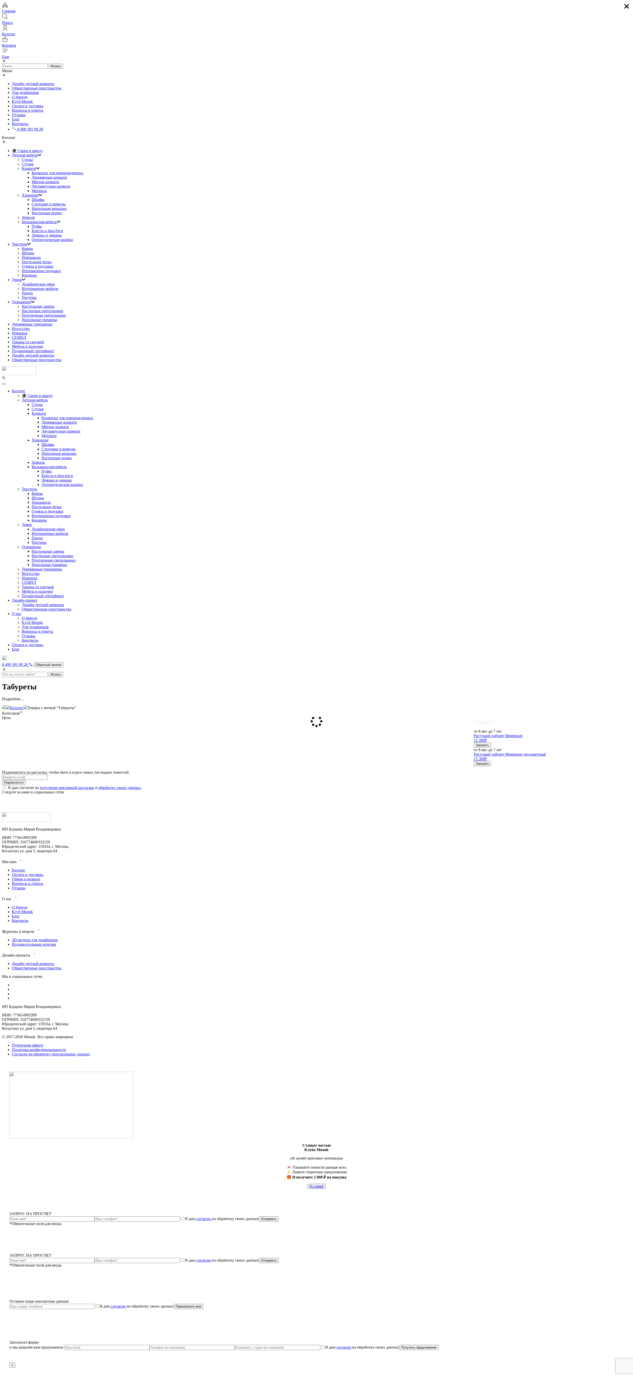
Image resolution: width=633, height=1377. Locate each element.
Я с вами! (316, 1186)
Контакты (20, 124)
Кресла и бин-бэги (47, 231)
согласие (203, 1219)
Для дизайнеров (25, 92)
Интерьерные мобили (40, 288)
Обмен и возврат (26, 879)
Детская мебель (25, 155)
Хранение (30, 195)
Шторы (28, 253)
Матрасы (39, 191)
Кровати (29, 168)
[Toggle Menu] (4, 384)
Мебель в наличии (27, 346)
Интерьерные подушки (41, 271)
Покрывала (31, 257)
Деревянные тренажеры (32, 324)
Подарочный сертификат (33, 351)
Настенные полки (47, 213)
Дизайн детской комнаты (33, 84)
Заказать (482, 745)
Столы (27, 159)
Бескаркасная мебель (39, 222)
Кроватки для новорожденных (57, 173)
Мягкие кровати (45, 182)
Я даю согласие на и (74, 788)
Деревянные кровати (49, 177)
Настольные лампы (38, 306)
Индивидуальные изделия (34, 944)
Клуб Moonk (22, 101)
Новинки (19, 333)
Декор (17, 280)
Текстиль (19, 244)
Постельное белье (37, 262)
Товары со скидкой (28, 342)
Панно (27, 293)
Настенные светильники (42, 311)
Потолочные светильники (44, 315)
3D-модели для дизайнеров (35, 940)
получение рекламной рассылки (67, 788)
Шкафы (38, 199)
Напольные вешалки (49, 208)
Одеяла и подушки (37, 266)
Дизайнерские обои (38, 284)
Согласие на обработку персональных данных (51, 1054)
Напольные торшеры (39, 320)
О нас (17, 614)
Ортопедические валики (52, 240)
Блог (16, 119)
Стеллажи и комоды (49, 204)
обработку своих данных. (119, 788)
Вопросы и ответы (27, 110)
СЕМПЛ (19, 337)
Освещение (21, 302)
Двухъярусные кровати (51, 186)
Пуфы (37, 226)
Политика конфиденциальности (39, 1050)
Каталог (18, 391)
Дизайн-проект (24, 600)
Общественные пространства (36, 88)
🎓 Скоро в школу (27, 151)
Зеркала (28, 217)
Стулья (27, 164)
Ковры (27, 248)
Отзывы (18, 115)
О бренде (19, 97)
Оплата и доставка (27, 106)
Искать (56, 66)
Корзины (29, 275)
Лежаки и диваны (47, 235)
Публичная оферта (27, 1045)
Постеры (29, 297)
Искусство (21, 329)
